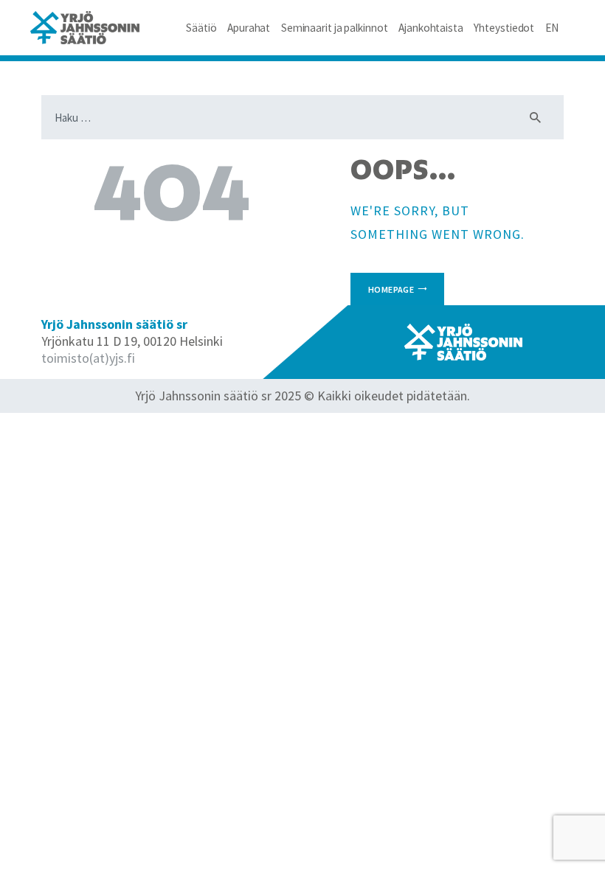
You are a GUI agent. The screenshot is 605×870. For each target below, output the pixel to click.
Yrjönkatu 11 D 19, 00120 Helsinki (132, 341)
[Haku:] (302, 118)
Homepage (391, 289)
